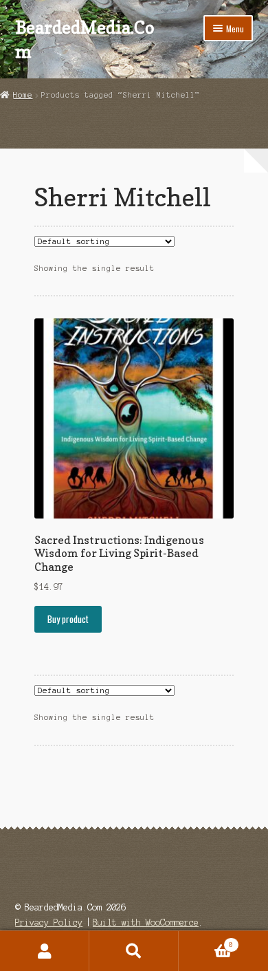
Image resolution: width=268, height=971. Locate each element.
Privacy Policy (48, 922)
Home (22, 95)
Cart (206, 941)
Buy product (68, 619)
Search (134, 951)
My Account (44, 951)
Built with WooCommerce (146, 922)
